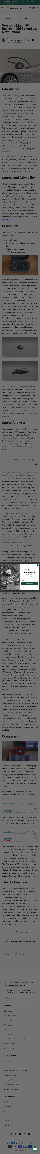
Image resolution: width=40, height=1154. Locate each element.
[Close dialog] (38, 565)
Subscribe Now (29, 583)
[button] (35, 1149)
